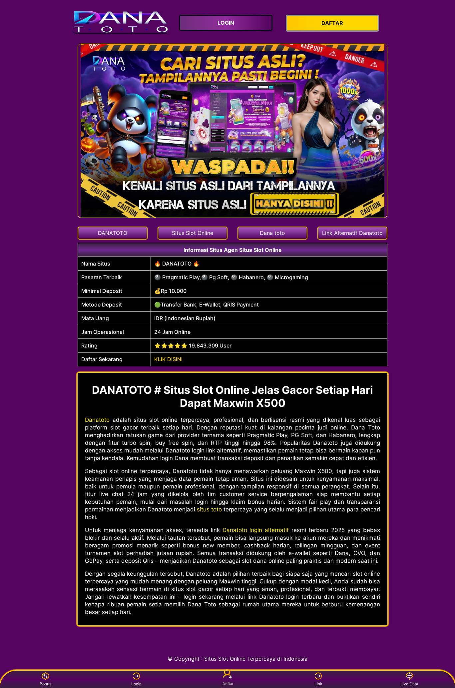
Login (136, 683)
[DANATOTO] (121, 22)
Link (318, 683)
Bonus (45, 683)
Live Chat (409, 683)
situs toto (209, 509)
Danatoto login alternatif (256, 530)
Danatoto (97, 419)
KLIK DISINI (168, 359)
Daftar (227, 684)
